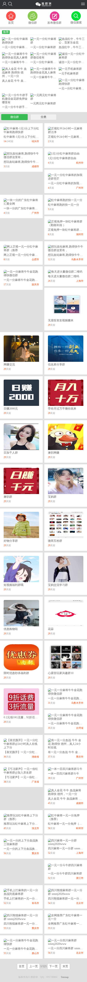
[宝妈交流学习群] (65, 568)
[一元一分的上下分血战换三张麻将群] (21, 842)
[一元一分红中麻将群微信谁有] (43, 55)
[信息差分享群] (65, 348)
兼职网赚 (53, 452)
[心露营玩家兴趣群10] (65, 657)
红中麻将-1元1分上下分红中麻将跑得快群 (30, 136)
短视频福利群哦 (13, 584)
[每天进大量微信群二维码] (65, 271)
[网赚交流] (21, 348)
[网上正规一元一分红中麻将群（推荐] (21, 248)
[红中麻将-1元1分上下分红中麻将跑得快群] (21, 130)
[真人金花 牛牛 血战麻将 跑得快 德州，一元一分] (15, 72)
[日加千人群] (21, 436)
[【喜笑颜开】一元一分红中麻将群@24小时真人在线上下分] (21, 743)
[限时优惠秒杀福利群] (21, 657)
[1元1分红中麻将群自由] (64, 153)
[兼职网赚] (65, 436)
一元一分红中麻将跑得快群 (19, 47)
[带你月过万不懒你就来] (65, 392)
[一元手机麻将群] (70, 68)
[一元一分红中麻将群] (43, 40)
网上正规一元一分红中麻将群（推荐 (26, 254)
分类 (43, 117)
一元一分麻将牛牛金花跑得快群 (23, 948)
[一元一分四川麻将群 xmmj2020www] (65, 941)
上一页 (33, 966)
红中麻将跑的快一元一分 (63, 204)
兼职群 (8, 496)
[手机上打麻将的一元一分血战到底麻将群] (21, 891)
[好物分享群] (21, 524)
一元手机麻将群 (69, 73)
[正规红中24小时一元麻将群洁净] (65, 130)
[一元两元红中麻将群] (43, 96)
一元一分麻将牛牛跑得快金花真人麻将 (26, 62)
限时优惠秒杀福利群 (16, 673)
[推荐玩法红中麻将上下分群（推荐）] (21, 817)
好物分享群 (11, 540)
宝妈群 (52, 496)
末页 (65, 966)
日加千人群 (11, 452)
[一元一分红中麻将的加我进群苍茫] (65, 176)
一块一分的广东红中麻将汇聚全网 (25, 208)
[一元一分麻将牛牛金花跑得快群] (21, 942)
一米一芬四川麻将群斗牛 (63, 773)
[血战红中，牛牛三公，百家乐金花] (72, 40)
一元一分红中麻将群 (43, 47)
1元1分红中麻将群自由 (62, 158)
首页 (21, 966)
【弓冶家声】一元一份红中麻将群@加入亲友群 (33, 777)
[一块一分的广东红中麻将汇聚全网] (21, 201)
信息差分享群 (56, 364)
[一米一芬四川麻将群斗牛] (65, 768)
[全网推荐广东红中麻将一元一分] (65, 917)
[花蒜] (65, 613)
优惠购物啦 (11, 629)
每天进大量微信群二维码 (63, 276)
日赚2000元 (11, 408)
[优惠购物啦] (21, 613)
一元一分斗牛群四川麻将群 (65, 873)
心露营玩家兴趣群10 (60, 673)
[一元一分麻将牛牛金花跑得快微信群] (21, 273)
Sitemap (65, 977)
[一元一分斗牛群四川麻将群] (65, 866)
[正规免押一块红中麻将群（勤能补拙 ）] (65, 223)
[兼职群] (21, 480)
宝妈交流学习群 (58, 584)
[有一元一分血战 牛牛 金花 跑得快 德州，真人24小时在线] (65, 743)
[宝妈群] (65, 480)
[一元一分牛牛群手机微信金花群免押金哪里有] (15, 98)
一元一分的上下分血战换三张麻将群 (26, 848)
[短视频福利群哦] (21, 568)
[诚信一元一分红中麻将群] (72, 55)
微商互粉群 (55, 540)
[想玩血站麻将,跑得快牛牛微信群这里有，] (21, 155)
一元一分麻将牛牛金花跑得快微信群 (26, 279)
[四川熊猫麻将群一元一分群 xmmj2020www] (65, 891)
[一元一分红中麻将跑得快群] (15, 40)
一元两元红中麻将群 (43, 103)
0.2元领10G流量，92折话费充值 (23, 717)
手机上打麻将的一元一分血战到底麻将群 (29, 898)
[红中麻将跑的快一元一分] (65, 199)
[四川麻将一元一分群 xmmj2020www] (65, 841)
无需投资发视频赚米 (60, 320)
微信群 (14, 117)
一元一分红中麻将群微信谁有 (48, 62)
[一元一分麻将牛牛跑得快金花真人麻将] (15, 55)
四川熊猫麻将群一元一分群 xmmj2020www (30, 923)
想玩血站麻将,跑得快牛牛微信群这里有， (29, 161)
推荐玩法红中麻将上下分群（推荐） (26, 823)
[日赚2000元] (21, 392)
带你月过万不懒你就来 (62, 408)
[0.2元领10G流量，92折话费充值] (21, 701)
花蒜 (51, 629)
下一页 (53, 966)
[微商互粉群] (65, 524)
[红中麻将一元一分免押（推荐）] (65, 817)
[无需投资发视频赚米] (65, 304)
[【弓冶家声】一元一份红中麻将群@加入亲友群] (21, 770)
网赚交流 (9, 364)
